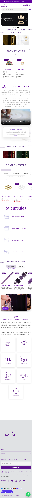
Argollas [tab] (6, 170)
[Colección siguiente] (29, 39)
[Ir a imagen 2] (15, 27)
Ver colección (11, 268)
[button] (30, 9)
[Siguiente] (30, 65)
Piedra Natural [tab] (11, 266)
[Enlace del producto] (9, 69)
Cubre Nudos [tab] (16, 173)
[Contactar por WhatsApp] (28, 494)
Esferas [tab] (26, 173)
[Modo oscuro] (24, 6)
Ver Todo (15, 55)
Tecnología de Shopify (13, 495)
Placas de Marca (16, 132)
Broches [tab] (5, 173)
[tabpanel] (16, 192)
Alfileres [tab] (16, 170)
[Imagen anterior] (5, 19)
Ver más (15, 149)
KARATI (5, 71)
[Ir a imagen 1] (13, 27)
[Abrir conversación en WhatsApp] (30, 6)
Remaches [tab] (10, 176)
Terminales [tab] (21, 176)
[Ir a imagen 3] (18, 27)
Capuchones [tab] (26, 170)
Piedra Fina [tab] (21, 266)
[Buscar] (25, 9)
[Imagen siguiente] (26, 19)
